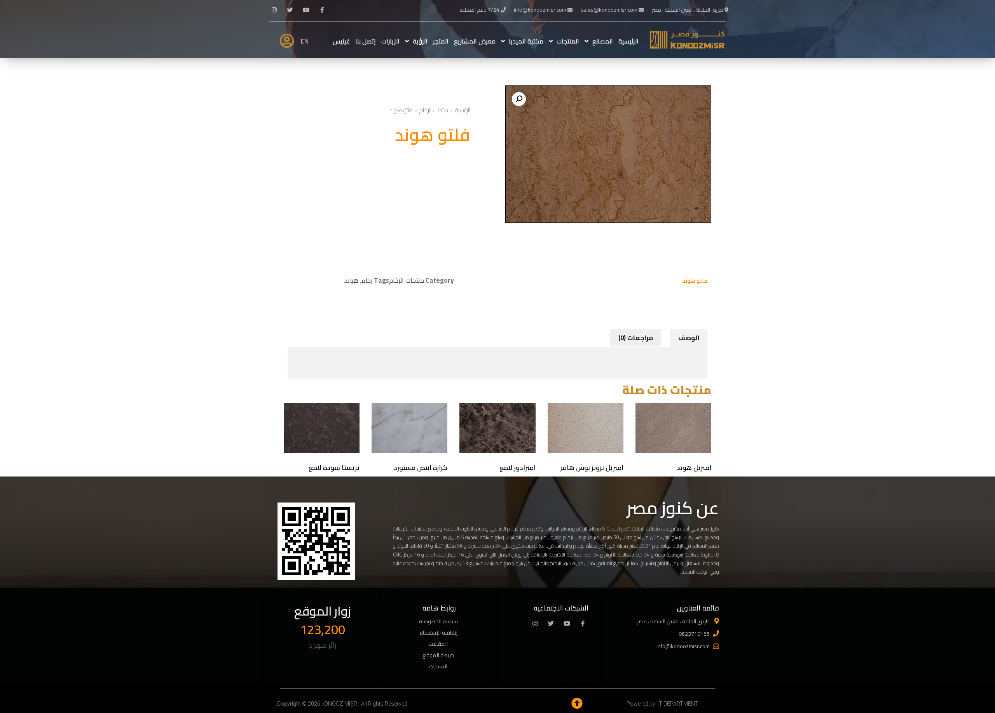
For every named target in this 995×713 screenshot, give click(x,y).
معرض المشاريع (475, 41)
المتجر (441, 41)
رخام (366, 280)
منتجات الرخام (433, 110)
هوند (351, 280)
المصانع (602, 41)
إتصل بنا (365, 41)
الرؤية (420, 41)
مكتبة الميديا (526, 41)
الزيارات (390, 41)
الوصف (689, 338)
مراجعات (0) (635, 338)
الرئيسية (628, 41)
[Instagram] (274, 10)
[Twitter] (290, 10)
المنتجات (568, 41)
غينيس (341, 41)
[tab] (688, 338)
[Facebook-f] (322, 10)
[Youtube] (306, 10)
